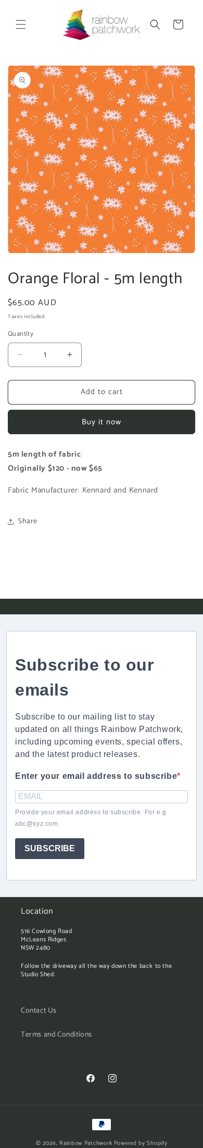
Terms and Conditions (56, 1035)
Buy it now (101, 421)
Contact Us (39, 1011)
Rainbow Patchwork (85, 1143)
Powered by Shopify (141, 1143)
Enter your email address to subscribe (96, 776)
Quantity (20, 334)
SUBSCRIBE (49, 848)
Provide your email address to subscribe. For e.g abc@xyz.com (91, 818)
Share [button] (27, 521)
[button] (20, 24)
